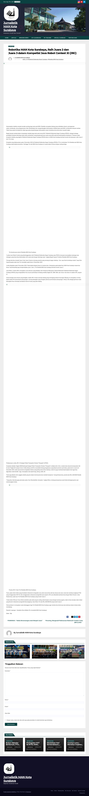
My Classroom (36, 37)
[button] (84, 37)
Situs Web (7, 713)
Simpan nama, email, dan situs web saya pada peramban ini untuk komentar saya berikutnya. (29, 720)
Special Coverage (59, 37)
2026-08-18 (30, 747)
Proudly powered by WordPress (9, 791)
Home (6, 37)
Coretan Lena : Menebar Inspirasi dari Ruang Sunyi (74, 744)
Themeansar (28, 791)
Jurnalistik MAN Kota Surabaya (10, 26)
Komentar (7, 671)
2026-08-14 (50, 747)
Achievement (11, 46)
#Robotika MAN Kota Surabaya (55, 59)
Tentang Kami (72, 37)
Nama (7, 699)
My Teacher (47, 37)
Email (6, 706)
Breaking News (24, 37)
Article (13, 37)
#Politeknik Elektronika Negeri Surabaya (37, 59)
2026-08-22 (9, 747)
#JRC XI (25, 59)
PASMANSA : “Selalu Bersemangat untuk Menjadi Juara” (25, 620)
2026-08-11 (71, 747)
